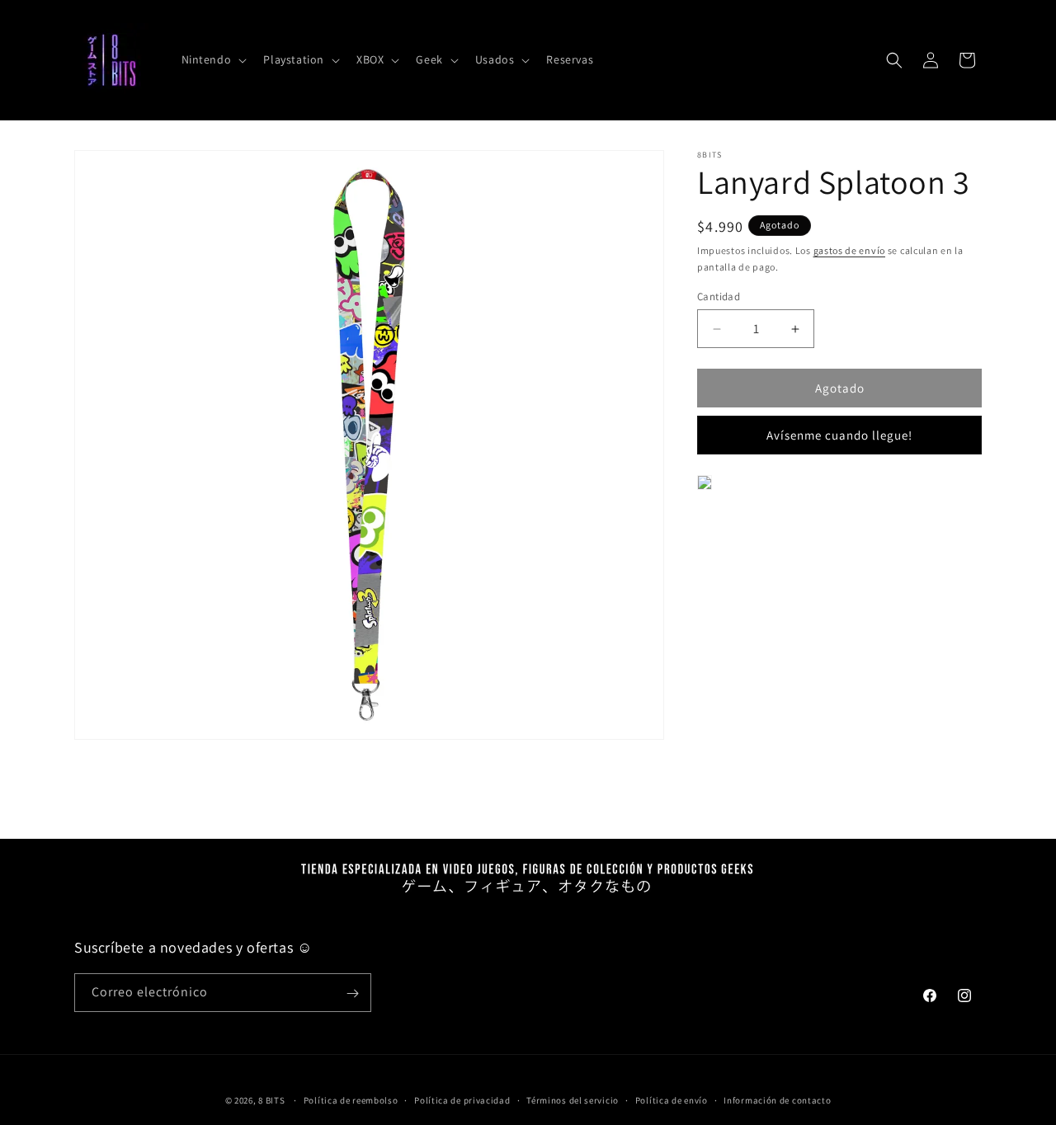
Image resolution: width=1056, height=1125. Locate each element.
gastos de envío (849, 250)
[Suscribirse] (352, 993)
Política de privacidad (462, 1099)
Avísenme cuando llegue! (839, 435)
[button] (213, 59)
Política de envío (671, 1099)
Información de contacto (777, 1099)
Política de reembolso (351, 1099)
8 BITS (271, 1100)
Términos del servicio (572, 1099)
